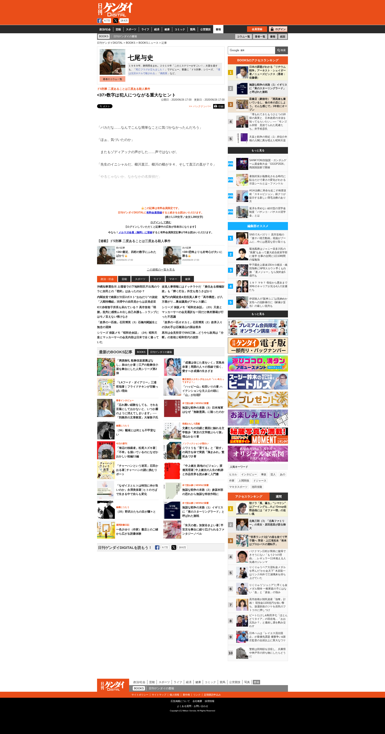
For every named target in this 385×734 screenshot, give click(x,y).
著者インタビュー (125, 400)
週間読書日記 (122, 525)
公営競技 (205, 29)
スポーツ (131, 29)
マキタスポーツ (238, 486)
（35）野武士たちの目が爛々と (136, 511)
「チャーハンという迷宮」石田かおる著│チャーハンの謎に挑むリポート (137, 470)
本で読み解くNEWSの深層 (195, 403)
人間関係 (244, 480)
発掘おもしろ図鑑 (191, 423)
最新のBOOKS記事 (115, 352)
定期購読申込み (212, 695)
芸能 (118, 29)
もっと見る (257, 150)
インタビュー (249, 474)
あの (282, 474)
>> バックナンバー (200, 106)
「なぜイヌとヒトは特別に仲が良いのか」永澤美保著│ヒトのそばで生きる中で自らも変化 (137, 490)
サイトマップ (159, 695)
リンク (197, 695)
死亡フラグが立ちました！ (150, 69)
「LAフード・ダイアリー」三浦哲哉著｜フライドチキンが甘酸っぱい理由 (137, 386)
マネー (173, 279)
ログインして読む (160, 222)
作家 (231, 480)
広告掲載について (180, 701)
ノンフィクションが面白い (195, 443)
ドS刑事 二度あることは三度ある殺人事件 (123, 88)
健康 (167, 29)
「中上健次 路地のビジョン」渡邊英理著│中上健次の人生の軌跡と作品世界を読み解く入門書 (202, 470)
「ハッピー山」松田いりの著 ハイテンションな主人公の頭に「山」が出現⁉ (202, 391)
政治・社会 (107, 279)
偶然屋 (163, 73)
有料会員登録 (154, 212)
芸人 (273, 474)
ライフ (145, 29)
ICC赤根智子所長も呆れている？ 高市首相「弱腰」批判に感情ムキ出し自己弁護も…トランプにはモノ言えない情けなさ (128, 312)
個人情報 (174, 695)
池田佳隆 (257, 486)
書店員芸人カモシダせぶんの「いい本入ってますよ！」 (203, 380)
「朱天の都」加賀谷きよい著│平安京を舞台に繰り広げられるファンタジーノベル (203, 529)
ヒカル (233, 474)
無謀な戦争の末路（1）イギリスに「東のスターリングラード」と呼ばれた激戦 (203, 511)
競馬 (192, 29)
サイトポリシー (140, 695)
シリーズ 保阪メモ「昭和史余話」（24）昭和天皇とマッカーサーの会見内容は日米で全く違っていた (128, 337)
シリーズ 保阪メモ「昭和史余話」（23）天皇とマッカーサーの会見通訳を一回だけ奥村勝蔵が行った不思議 (193, 312)
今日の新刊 (121, 443)
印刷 (221, 106)
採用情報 (209, 701)
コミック (180, 29)
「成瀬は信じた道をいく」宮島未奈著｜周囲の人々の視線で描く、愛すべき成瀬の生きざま (203, 367)
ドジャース (259, 480)
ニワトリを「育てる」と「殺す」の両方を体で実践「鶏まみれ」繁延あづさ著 (203, 452)
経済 (156, 29)
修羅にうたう (122, 425)
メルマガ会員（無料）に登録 (135, 232)
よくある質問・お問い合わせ (192, 706)
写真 (247, 682)
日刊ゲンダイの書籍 (161, 352)
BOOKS (141, 352)
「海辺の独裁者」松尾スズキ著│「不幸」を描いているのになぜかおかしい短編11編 (137, 452)
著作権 (186, 695)
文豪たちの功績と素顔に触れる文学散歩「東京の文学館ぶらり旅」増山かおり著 (203, 432)
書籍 (218, 29)
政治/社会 (105, 29)
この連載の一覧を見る (161, 269)
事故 (263, 474)
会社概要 (197, 701)
